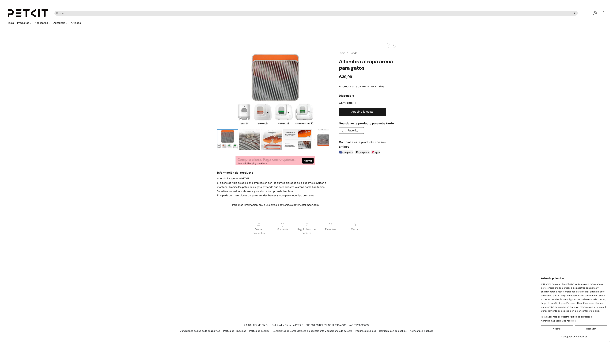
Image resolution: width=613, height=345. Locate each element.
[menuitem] (389, 45)
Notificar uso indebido (421, 331)
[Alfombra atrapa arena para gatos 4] (323, 139)
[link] (574, 335)
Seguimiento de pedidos (306, 231)
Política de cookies (259, 331)
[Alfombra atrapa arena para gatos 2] (271, 139)
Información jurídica (366, 331)
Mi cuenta (282, 229)
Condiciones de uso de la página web (200, 331)
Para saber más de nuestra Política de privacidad (566, 316)
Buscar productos (259, 231)
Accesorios (42, 22)
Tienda (353, 53)
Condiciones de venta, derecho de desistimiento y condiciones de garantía (312, 331)
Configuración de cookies (393, 331)
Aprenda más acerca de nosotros (558, 320)
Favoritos (330, 229)
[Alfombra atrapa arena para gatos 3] (297, 139)
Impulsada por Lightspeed (306, 336)
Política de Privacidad (234, 331)
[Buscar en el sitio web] (574, 13)
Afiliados (76, 22)
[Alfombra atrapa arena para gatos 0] (227, 139)
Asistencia (59, 22)
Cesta (354, 229)
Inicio (11, 22)
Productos (23, 22)
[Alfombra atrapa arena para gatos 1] (249, 139)
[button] (28, 13)
